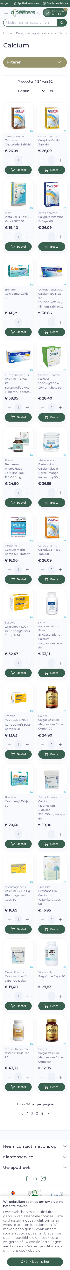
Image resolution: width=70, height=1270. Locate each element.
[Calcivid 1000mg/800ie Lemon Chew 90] (52, 356)
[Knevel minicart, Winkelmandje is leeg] (47, 12)
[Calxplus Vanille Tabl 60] (52, 118)
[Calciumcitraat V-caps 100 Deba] (18, 954)
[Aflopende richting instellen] (51, 91)
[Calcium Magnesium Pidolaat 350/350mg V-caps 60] (52, 779)
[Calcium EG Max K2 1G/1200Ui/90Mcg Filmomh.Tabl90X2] (18, 356)
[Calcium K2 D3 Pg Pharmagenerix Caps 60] (18, 868)
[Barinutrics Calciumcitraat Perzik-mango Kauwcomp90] (52, 442)
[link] (22, 1113)
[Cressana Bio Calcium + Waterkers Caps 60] (52, 868)
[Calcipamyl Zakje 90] (18, 271)
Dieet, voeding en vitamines (35, 33)
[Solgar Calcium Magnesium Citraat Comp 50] (52, 1030)
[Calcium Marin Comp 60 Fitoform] (18, 527)
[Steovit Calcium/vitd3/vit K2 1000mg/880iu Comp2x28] (18, 697)
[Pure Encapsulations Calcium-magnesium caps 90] (52, 604)
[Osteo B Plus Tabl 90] (18, 1030)
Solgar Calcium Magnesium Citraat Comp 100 (51, 724)
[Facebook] (27, 1178)
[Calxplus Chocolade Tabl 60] (18, 118)
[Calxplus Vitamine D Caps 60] (52, 194)
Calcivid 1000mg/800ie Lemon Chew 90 (50, 383)
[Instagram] (43, 1178)
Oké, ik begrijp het (35, 1262)
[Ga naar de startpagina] (23, 13)
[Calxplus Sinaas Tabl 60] (52, 527)
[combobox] (30, 23)
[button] (35, 62)
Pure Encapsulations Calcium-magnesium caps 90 (50, 639)
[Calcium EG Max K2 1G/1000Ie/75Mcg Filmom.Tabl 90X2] (52, 271)
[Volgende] (47, 1113)
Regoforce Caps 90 (51, 976)
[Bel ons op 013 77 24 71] (38, 13)
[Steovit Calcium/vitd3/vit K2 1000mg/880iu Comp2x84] (18, 604)
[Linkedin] (35, 1178)
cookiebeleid (29, 1250)
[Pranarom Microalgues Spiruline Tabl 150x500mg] (18, 442)
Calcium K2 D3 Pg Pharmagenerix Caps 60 (17, 895)
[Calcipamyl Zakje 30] (18, 779)
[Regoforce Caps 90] (52, 954)
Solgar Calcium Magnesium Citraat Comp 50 (51, 1057)
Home (7, 33)
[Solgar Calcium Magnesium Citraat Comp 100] (52, 697)
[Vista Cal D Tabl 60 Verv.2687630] (18, 194)
